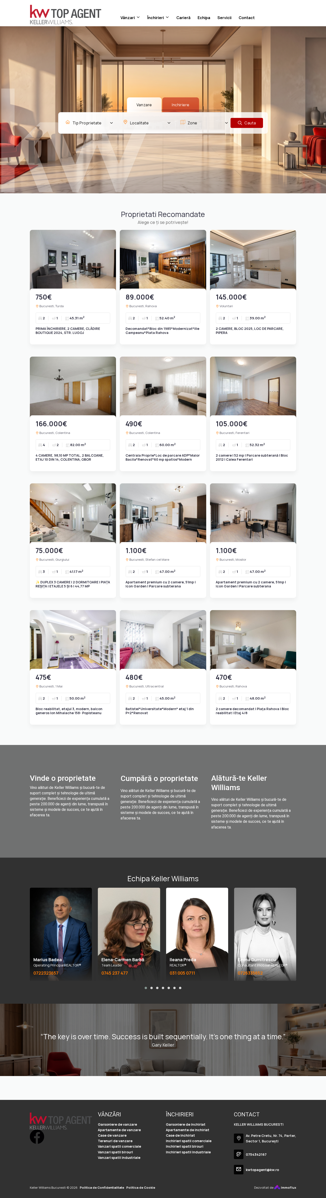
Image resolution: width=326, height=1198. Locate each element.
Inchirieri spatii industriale (188, 1152)
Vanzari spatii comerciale (119, 1146)
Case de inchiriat (180, 1135)
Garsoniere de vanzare (117, 1124)
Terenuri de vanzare (115, 1141)
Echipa (204, 17)
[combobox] (89, 123)
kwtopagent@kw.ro (262, 1169)
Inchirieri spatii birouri (184, 1146)
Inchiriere (180, 104)
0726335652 (250, 973)
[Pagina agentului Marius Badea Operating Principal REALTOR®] (61, 934)
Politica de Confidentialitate (102, 1187)
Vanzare (144, 104)
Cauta (250, 123)
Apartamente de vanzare (119, 1130)
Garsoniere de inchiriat (185, 1124)
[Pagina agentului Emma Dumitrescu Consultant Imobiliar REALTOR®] (265, 934)
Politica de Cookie (140, 1187)
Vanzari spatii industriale (119, 1157)
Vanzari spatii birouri (115, 1152)
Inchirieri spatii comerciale (188, 1141)
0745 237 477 (114, 973)
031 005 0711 (182, 973)
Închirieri (155, 17)
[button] (146, 988)
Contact (247, 17)
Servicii (224, 17)
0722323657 (45, 973)
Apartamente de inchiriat (187, 1130)
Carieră (183, 17)
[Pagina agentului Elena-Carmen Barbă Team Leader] (129, 934)
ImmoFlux (288, 1187)
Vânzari (128, 17)
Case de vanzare (112, 1135)
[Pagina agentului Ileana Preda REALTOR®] (197, 934)
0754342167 (256, 1154)
